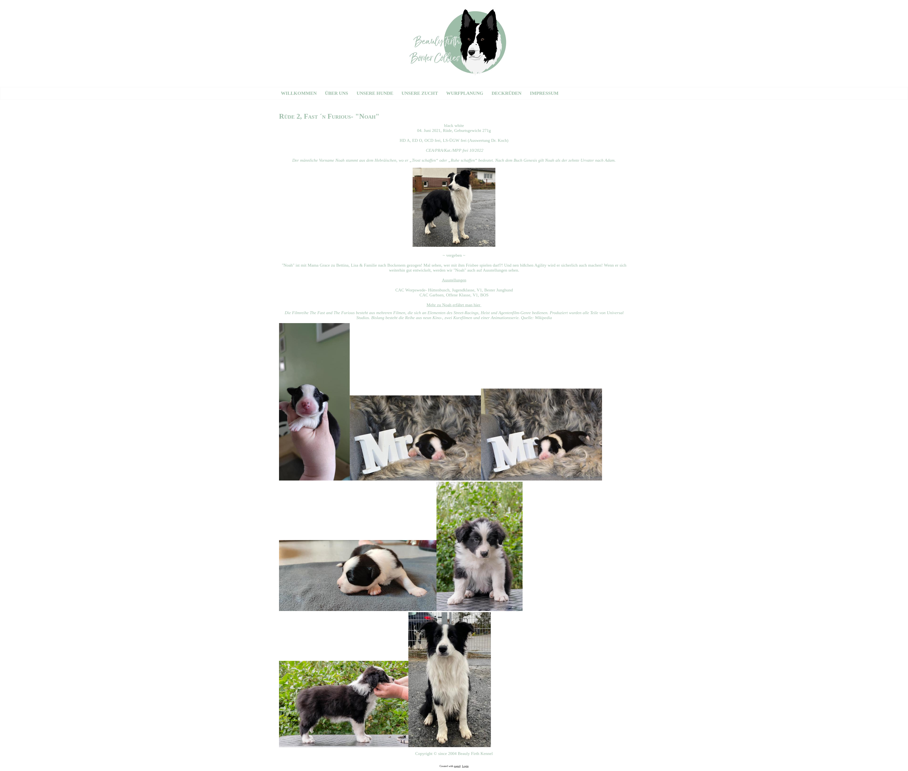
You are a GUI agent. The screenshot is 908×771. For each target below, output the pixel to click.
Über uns (336, 93)
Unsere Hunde (375, 93)
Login (465, 766)
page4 (457, 766)
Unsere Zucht (420, 93)
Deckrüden (506, 93)
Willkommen (299, 93)
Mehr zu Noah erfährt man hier (454, 305)
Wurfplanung (464, 93)
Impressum (544, 93)
